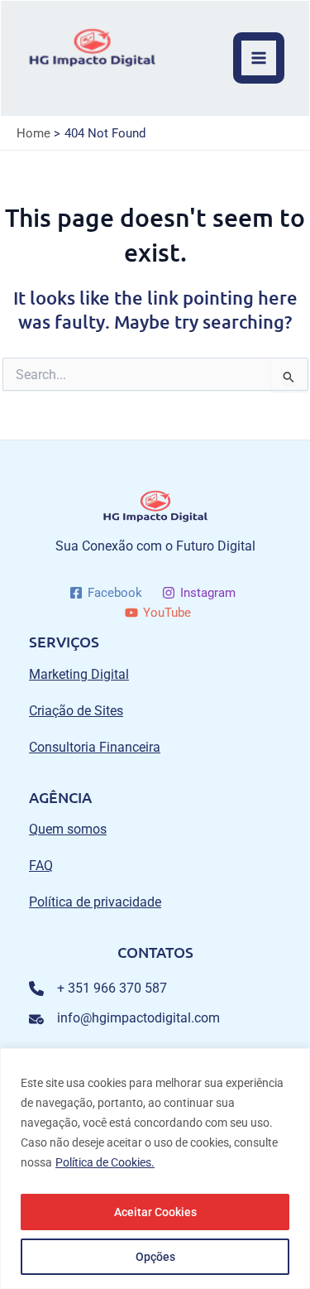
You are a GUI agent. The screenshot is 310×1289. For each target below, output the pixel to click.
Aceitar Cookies (155, 1212)
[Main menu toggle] (258, 58)
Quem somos (68, 829)
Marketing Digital (79, 674)
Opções (155, 1256)
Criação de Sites (76, 711)
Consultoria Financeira (94, 747)
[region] (155, 1168)
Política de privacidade (95, 902)
